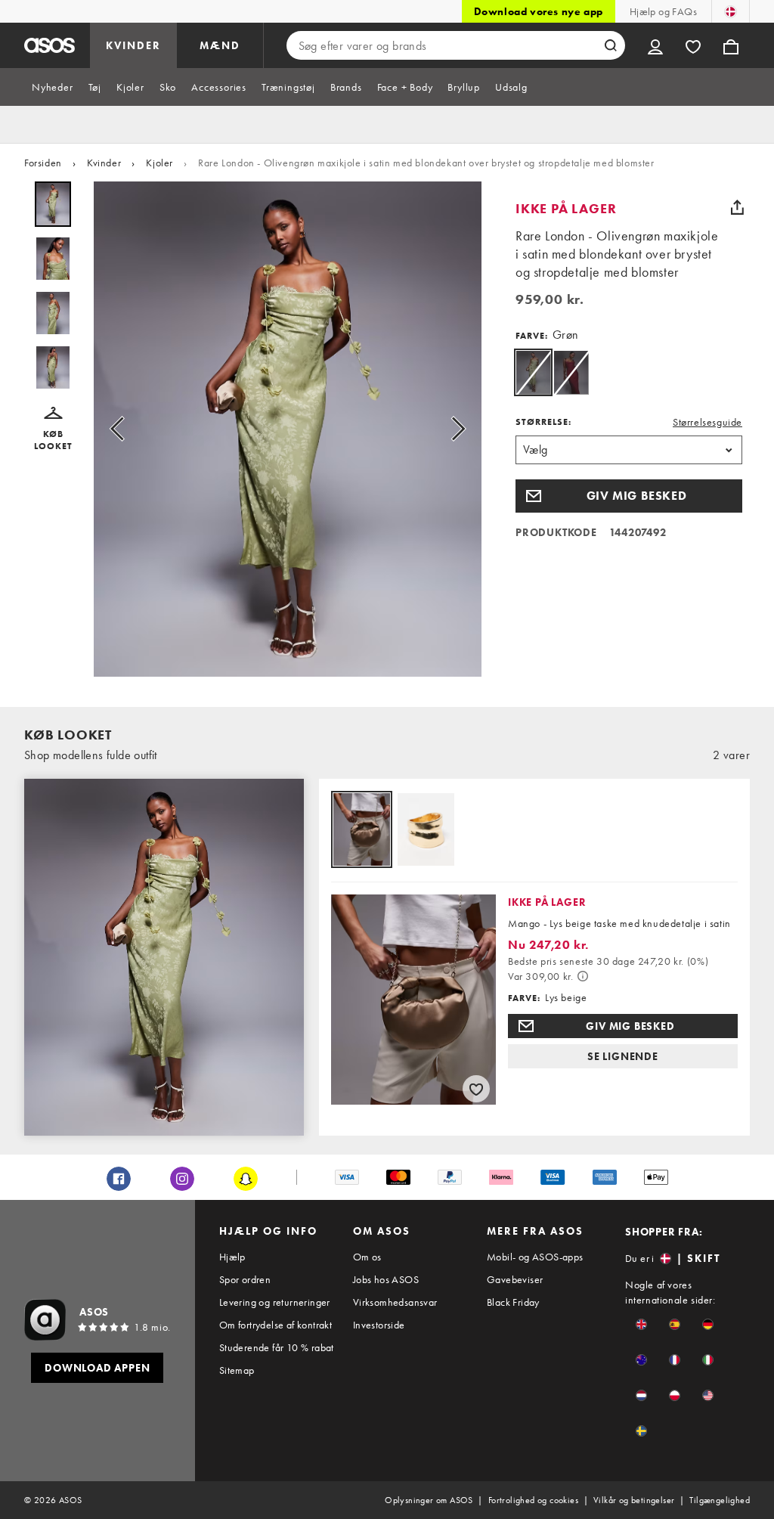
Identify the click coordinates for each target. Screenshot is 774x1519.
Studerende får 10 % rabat (276, 1347)
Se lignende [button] (622, 1056)
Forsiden (43, 162)
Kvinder (104, 162)
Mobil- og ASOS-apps (535, 1256)
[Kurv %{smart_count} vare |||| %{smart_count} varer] (731, 45)
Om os (367, 1256)
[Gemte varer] (693, 45)
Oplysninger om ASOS (429, 1500)
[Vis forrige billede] (122, 429)
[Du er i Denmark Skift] (730, 11)
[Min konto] (655, 45)
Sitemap (237, 1370)
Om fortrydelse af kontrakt (275, 1324)
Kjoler (159, 162)
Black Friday (513, 1302)
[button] (53, 429)
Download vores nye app (538, 11)
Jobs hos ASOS (386, 1279)
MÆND (220, 45)
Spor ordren (245, 1279)
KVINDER (133, 45)
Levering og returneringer (274, 1302)
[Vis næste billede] (453, 429)
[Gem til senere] (476, 1088)
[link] (533, 372)
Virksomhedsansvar (395, 1302)
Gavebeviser (515, 1279)
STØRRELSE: (543, 422)
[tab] (52, 87)
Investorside (379, 1324)
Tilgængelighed (719, 1500)
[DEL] (737, 207)
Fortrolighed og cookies (533, 1500)
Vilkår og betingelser (633, 1500)
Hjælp (232, 1256)
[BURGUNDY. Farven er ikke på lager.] (571, 372)
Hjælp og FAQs (663, 11)
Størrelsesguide (707, 422)
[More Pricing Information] (583, 976)
